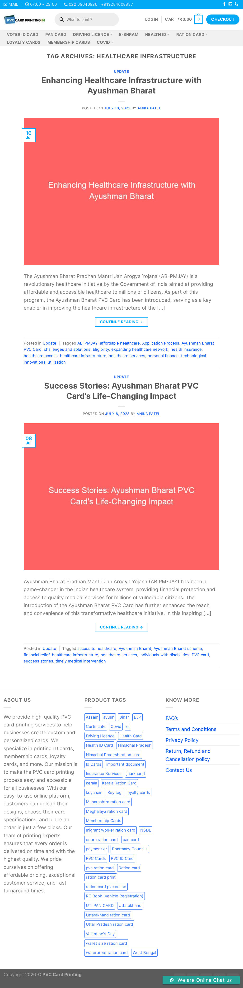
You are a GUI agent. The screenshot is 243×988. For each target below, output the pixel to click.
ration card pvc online (106, 886)
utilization (57, 362)
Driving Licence (91, 34)
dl (128, 726)
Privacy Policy (182, 740)
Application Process (160, 343)
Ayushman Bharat (135, 648)
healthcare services (127, 355)
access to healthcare (96, 648)
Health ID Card (99, 745)
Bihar (124, 717)
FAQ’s (172, 718)
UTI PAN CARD (100, 905)
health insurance (186, 349)
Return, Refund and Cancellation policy (188, 755)
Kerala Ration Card (119, 783)
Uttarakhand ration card (108, 915)
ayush (108, 717)
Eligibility (101, 349)
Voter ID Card (22, 34)
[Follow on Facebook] (224, 4)
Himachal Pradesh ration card (113, 754)
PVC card (200, 654)
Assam (92, 717)
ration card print (101, 877)
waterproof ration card (107, 952)
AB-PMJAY (87, 343)
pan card (131, 839)
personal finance (163, 355)
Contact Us (179, 770)
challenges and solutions (67, 349)
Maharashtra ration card (108, 801)
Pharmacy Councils (130, 849)
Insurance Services (104, 773)
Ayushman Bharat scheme (178, 648)
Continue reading (121, 322)
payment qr (96, 849)
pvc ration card (100, 868)
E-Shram (128, 34)
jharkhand (135, 773)
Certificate (96, 726)
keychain (94, 792)
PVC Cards (96, 858)
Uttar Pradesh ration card (109, 924)
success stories (38, 661)
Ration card (129, 868)
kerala (91, 783)
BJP (137, 717)
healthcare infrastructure (83, 355)
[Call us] (236, 4)
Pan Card (55, 34)
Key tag (114, 792)
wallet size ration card (106, 943)
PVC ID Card (122, 858)
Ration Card (190, 34)
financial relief (37, 654)
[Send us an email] (230, 4)
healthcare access (41, 355)
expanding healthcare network (139, 349)
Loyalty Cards (23, 42)
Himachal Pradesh (134, 745)
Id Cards (93, 764)
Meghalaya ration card (106, 811)
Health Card (131, 736)
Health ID (155, 34)
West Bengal (144, 952)
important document (125, 764)
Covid (103, 42)
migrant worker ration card (110, 830)
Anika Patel (149, 108)
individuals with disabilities (164, 654)
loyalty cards (138, 792)
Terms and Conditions (191, 729)
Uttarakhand (130, 905)
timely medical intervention (81, 661)
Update (121, 71)
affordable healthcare (120, 343)
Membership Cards (68, 42)
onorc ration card (102, 839)
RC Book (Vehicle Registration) (114, 896)
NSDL (145, 830)
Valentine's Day (100, 933)
